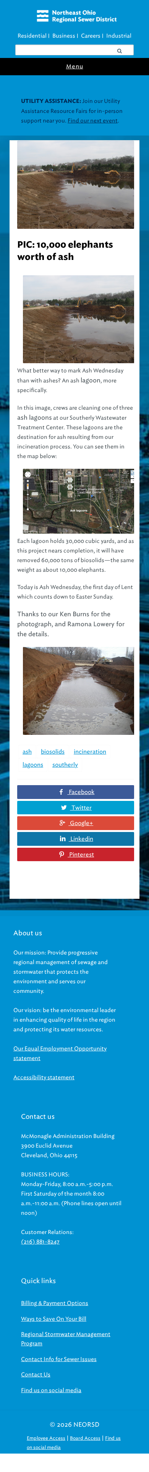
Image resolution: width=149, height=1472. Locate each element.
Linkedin (81, 838)
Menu (74, 66)
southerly (65, 764)
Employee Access (46, 1438)
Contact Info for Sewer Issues (59, 1359)
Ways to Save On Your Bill (53, 1319)
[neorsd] (77, 20)
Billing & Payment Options (54, 1303)
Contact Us (35, 1374)
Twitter (81, 807)
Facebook (80, 792)
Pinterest (81, 854)
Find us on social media (51, 1390)
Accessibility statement (43, 1077)
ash (27, 751)
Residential (32, 36)
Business (63, 36)
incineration (90, 751)
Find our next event (93, 120)
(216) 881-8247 (40, 1242)
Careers (90, 36)
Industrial (118, 36)
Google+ (80, 823)
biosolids (53, 751)
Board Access (85, 1438)
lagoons (33, 764)
